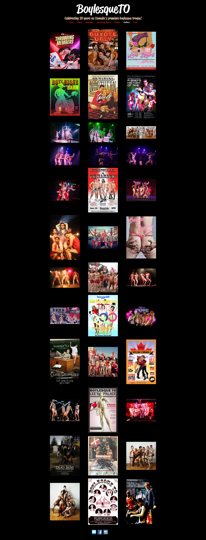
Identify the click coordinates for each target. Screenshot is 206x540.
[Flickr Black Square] (101, 538)
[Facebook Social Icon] (100, 532)
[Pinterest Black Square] (107, 538)
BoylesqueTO (103, 8)
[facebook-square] (99, 538)
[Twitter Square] (104, 538)
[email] (94, 532)
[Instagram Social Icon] (105, 532)
